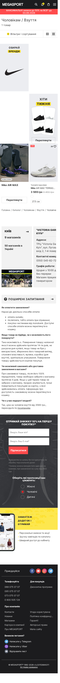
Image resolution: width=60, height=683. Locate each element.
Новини (8, 616)
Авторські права (38, 625)
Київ (8, 231)
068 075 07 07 (12, 587)
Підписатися (18, 450)
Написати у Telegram (20, 641)
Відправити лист (18, 651)
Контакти (9, 612)
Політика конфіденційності (44, 616)
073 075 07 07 (12, 595)
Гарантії (34, 620)
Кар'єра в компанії (14, 625)
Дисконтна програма (41, 587)
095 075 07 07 (12, 591)
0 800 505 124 (12, 599)
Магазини (10, 620)
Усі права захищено (29, 667)
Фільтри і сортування (22, 34)
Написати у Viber (18, 646)
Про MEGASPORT (14, 629)
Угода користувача (40, 612)
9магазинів (13, 237)
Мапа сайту (36, 629)
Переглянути (14, 199)
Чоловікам (11, 20)
